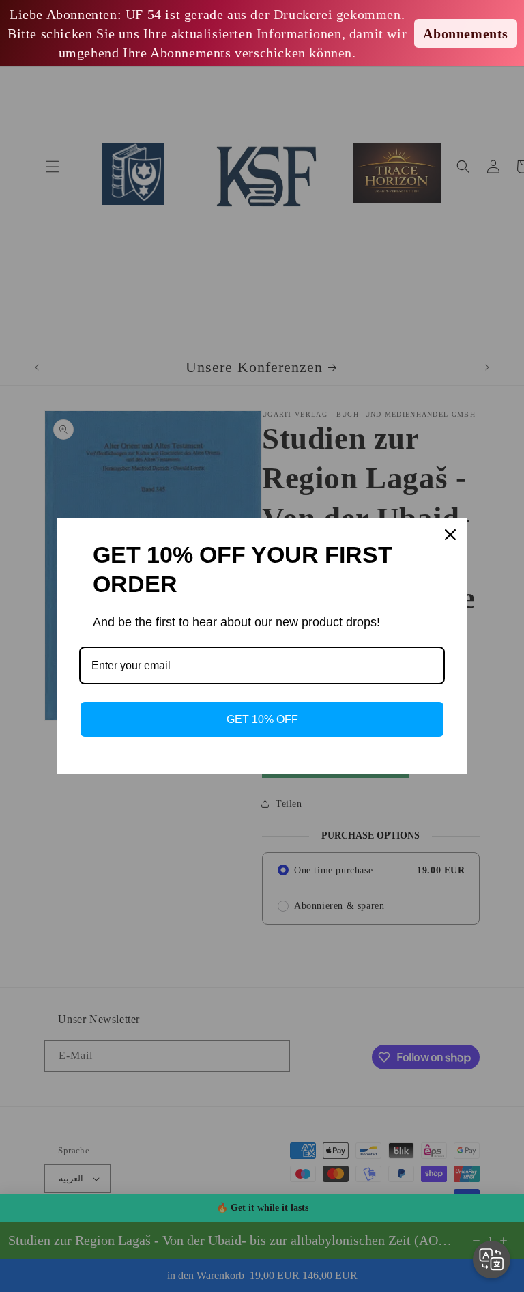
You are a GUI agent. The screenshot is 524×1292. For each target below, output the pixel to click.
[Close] (450, 534)
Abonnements (465, 33)
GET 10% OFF (262, 719)
